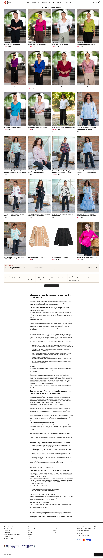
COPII (39, 2)
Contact (30, 532)
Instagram (55, 526)
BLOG (74, 2)
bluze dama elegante (38, 335)
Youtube (54, 530)
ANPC (29, 538)
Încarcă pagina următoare (51, 285)
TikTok (54, 532)
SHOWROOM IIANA (59, 2)
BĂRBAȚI (34, 2)
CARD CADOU (51, 2)
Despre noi (30, 526)
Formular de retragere (8, 538)
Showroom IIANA (32, 528)
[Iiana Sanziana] (8, 2)
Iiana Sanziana (8, 554)
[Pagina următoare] (56, 290)
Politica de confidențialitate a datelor (11, 534)
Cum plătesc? (7, 530)
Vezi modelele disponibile (93, 267)
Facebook (55, 528)
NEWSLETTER (68, 2)
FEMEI (28, 2)
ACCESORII (44, 2)
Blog (29, 530)
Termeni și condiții (8, 528)
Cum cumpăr (7, 536)
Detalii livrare (7, 532)
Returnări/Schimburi (8, 526)
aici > (52, 467)
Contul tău (30, 534)
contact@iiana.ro (80, 533)
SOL (29, 536)
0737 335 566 (80, 530)
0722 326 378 (87, 530)
